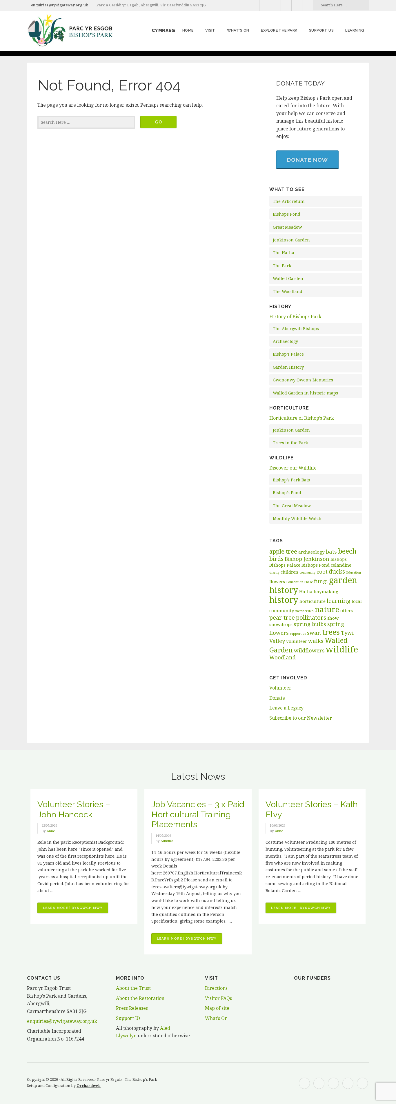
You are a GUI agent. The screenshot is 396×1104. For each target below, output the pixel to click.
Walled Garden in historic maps (305, 393)
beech (347, 551)
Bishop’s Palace (288, 354)
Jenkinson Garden (291, 240)
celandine (341, 565)
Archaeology (285, 341)
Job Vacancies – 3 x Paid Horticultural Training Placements (197, 814)
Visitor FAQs (218, 998)
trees (331, 632)
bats (331, 551)
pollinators (311, 617)
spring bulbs (310, 624)
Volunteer (280, 688)
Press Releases (132, 1008)
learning (338, 600)
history (283, 599)
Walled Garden (288, 278)
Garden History (288, 367)
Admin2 (167, 841)
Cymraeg (163, 30)
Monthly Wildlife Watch (297, 518)
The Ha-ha (283, 252)
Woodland (282, 657)
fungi (321, 581)
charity (274, 572)
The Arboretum (289, 201)
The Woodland (287, 291)
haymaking (326, 591)
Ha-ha (306, 591)
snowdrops (281, 624)
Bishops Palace (284, 565)
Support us (321, 30)
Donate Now (307, 160)
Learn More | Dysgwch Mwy (75, 909)
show (333, 618)
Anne (51, 831)
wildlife (342, 649)
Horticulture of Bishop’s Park (301, 418)
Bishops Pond (286, 214)
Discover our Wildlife (293, 468)
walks (316, 640)
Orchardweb (89, 1085)
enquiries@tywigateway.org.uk (59, 5)
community (307, 572)
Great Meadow (287, 227)
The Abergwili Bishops (296, 328)
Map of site (217, 1008)
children (289, 572)
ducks (337, 571)
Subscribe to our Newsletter (300, 718)
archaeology (311, 552)
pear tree (282, 617)
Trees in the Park (290, 442)
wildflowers (309, 650)
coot (322, 571)
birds (276, 558)
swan (314, 632)
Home (188, 30)
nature (327, 609)
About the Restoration (140, 998)
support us (298, 634)
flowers (277, 581)
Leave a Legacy (286, 708)
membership (304, 611)
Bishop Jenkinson (307, 558)
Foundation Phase (299, 582)
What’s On (238, 30)
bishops (338, 559)
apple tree (283, 551)
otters (346, 610)
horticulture (312, 601)
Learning (354, 30)
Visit (210, 30)
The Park (282, 265)
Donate (277, 698)
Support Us (128, 1018)
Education (353, 572)
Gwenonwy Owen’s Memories (303, 380)
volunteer (296, 641)
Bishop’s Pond (287, 492)
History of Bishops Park (295, 316)
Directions (216, 988)
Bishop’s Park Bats (291, 480)
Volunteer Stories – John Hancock (73, 809)
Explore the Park (279, 30)
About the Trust (133, 988)
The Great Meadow (292, 505)
